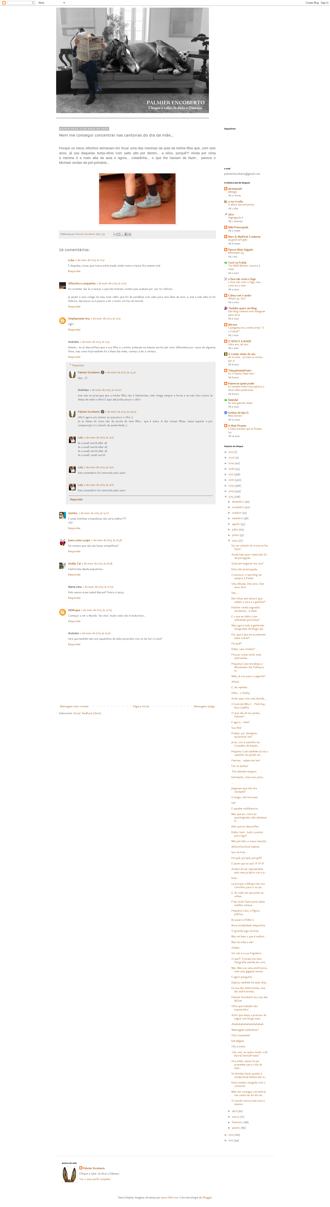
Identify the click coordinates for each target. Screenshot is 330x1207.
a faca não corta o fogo (242, 279)
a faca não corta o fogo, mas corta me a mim (244, 284)
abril (235, 1111)
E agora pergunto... (242, 977)
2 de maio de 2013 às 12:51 (95, 342)
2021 (231, 452)
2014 (232, 491)
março (236, 1116)
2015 (232, 485)
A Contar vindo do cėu (241, 354)
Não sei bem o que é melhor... (248, 936)
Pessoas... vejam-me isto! (245, 760)
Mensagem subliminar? (245, 1030)
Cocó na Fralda (237, 262)
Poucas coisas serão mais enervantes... (246, 656)
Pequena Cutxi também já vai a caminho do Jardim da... (249, 753)
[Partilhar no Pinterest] (130, 234)
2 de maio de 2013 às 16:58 (97, 563)
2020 (232, 457)
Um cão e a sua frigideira (246, 953)
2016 (232, 480)
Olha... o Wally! (240, 693)
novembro (238, 507)
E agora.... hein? (240, 722)
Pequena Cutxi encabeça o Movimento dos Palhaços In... (247, 667)
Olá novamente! (240, 1035)
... (232, 782)
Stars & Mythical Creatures (244, 236)
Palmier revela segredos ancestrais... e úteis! (245, 609)
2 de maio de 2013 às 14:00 (105, 390)
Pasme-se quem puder (241, 383)
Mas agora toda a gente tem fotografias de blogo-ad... (247, 627)
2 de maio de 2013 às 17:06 (98, 587)
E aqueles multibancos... (245, 808)
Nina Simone (235, 415)
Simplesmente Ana (79, 318)
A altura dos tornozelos (241, 204)
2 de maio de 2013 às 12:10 (112, 283)
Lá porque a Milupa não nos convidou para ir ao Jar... (248, 885)
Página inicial (141, 706)
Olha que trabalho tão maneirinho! (244, 1007)
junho (236, 535)
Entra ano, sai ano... (239, 344)
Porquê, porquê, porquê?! (246, 858)
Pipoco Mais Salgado (240, 249)
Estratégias (237, 1041)
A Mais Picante (237, 425)
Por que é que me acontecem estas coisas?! (248, 636)
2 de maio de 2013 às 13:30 (120, 372)
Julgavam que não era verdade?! (244, 790)
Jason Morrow (169, 1197)
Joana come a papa (79, 540)
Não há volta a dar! (242, 942)
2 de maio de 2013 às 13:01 (94, 513)
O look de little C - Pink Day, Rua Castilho (248, 705)
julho (235, 529)
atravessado (235, 188)
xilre (231, 214)
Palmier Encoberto (89, 372)
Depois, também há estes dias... (249, 982)
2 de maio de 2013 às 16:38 (106, 540)
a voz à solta (235, 201)
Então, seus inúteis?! (243, 649)
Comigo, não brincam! (244, 797)
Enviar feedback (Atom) (87, 713)
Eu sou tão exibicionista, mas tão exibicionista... (248, 989)
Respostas (78, 365)
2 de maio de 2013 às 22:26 (95, 633)
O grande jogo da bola (245, 931)
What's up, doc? (237, 298)
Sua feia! (236, 727)
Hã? (233, 803)
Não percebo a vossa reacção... (249, 841)
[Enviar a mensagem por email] (115, 234)
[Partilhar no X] (122, 234)
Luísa (71, 260)
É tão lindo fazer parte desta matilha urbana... (248, 903)
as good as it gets (237, 239)
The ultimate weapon (243, 771)
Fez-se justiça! (239, 766)
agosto (236, 524)
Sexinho (73, 513)
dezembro (238, 501)
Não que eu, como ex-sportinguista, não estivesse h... (249, 817)
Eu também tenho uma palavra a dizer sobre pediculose (246, 388)
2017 (231, 474)
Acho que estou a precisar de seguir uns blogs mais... (248, 1016)
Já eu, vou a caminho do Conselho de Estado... (245, 744)
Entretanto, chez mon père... (247, 777)
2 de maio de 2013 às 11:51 (89, 260)
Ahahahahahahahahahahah (247, 1024)
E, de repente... (240, 687)
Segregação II (235, 217)
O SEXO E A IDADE (239, 341)
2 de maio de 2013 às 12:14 (106, 318)
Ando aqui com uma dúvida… (249, 698)
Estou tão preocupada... (245, 569)
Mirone (232, 324)
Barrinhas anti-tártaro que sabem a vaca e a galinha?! (248, 600)
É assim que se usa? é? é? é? (247, 863)
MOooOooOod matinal (245, 846)
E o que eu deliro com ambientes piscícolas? (245, 618)
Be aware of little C (242, 920)
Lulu (80, 437)
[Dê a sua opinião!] (119, 234)
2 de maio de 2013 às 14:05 (120, 411)
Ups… (235, 592)
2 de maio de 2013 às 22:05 (96, 610)
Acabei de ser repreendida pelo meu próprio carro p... (248, 870)
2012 (231, 1135)
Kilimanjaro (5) (236, 252)
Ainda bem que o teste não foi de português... (249, 556)
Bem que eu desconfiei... (245, 826)
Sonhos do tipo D (238, 412)
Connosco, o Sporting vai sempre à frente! (246, 576)
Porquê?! (236, 643)
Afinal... (235, 681)
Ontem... (236, 947)
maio (235, 540)
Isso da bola (238, 852)
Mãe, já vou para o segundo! (248, 676)
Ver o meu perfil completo (95, 1179)
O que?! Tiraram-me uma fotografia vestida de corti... (249, 960)
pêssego (232, 191)
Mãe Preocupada (238, 227)
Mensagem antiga (204, 706)
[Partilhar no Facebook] (126, 234)
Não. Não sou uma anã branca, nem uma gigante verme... (249, 969)
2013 (232, 496)
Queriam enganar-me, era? (247, 563)
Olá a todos (238, 1046)
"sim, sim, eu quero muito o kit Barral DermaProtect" (249, 1053)
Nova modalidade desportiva (248, 925)
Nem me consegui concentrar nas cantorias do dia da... (248, 1093)
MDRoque (74, 610)
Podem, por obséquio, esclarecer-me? (244, 735)
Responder (74, 271)
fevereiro (238, 1122)
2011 (231, 1140)
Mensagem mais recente (74, 706)
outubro (237, 512)
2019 (232, 463)
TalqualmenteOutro (240, 370)
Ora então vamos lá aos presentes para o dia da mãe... (246, 1064)
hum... (234, 878)
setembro (238, 518)
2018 (232, 469)
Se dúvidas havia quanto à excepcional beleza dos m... (248, 1075)
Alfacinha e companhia (81, 283)
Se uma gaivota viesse (240, 403)
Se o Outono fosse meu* (241, 373)
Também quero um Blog (242, 308)
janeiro (236, 1127)
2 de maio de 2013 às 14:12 (99, 437)
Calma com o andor (240, 295)
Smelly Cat (74, 563)
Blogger (207, 1197)
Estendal (233, 400)
